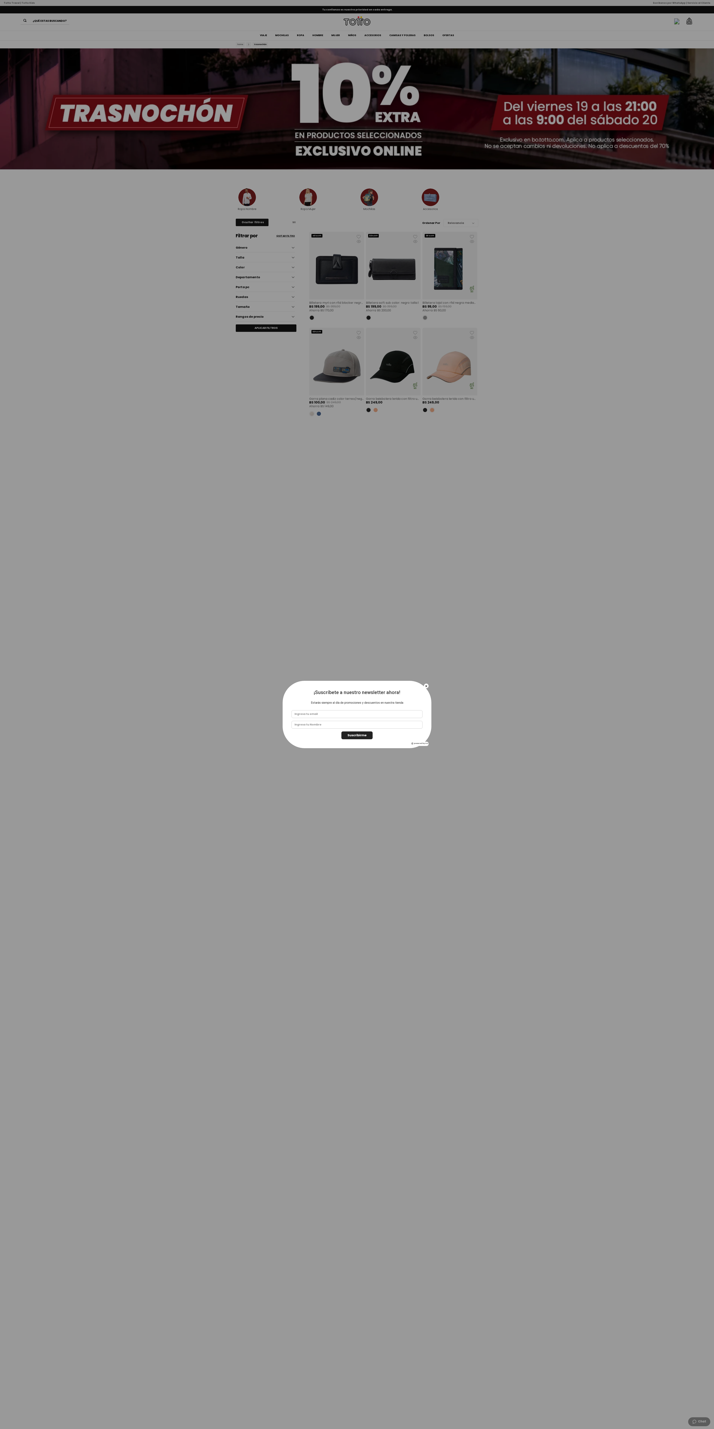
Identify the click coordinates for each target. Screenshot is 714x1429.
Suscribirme (357, 735)
